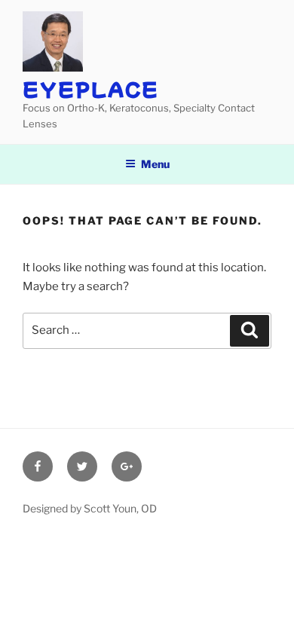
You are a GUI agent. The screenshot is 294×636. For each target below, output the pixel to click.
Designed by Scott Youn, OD (90, 508)
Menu (155, 163)
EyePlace (91, 88)
